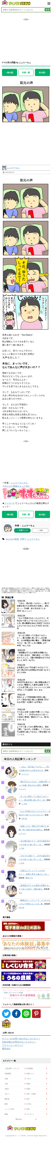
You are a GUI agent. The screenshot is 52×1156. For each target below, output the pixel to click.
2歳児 (28, 1089)
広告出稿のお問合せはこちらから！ (19, 1042)
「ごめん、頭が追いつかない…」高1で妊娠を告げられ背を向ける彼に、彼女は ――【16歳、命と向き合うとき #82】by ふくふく (33, 607)
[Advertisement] (26, 37)
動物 (6, 1114)
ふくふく (25, 774)
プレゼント (30, 1114)
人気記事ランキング (12, 1068)
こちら (24, 592)
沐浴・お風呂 (31, 1094)
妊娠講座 (8, 1073)
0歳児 (28, 1084)
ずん (20, 892)
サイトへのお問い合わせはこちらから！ (21, 1038)
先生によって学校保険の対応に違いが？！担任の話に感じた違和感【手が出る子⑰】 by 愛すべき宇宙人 (33, 699)
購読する (8, 744)
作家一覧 (26, 72)
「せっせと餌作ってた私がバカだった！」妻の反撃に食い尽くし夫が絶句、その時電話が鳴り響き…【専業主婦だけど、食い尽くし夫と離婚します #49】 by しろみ (33, 640)
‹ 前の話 (9, 72)
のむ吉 (24, 818)
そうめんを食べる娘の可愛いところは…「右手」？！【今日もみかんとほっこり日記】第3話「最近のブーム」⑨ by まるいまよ (33, 716)
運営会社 (6, 1048)
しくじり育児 (9, 1109)
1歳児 (7, 1089)
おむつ (7, 1094)
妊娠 (6, 1079)
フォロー (8, 503)
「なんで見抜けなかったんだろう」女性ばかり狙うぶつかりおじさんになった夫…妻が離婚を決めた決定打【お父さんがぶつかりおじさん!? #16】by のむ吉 (33, 623)
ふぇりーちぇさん (19, 482)
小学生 (28, 1104)
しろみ (24, 803)
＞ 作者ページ (22, 530)
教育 (6, 1104)
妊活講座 (29, 1068)
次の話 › (42, 72)
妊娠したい (30, 1073)
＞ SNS (40, 530)
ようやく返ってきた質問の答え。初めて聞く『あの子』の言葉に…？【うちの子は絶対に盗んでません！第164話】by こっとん (33, 731)
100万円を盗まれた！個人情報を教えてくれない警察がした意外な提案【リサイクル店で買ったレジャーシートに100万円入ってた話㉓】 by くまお (33, 686)
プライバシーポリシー (12, 1045)
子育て (23, 539)
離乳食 (7, 1099)
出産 (6, 1084)
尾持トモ (29, 878)
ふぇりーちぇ (13, 167)
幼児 (28, 1099)
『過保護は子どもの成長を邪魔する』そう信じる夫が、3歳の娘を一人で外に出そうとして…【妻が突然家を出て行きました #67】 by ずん (33, 656)
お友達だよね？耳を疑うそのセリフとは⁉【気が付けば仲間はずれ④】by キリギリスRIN (33, 670)
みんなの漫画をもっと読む (17, 486)
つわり (28, 1079)
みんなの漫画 (12, 539)
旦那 (28, 1109)
